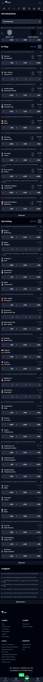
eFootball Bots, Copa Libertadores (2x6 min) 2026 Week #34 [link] (20, 165)
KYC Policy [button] (5, 652)
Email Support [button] (26, 644)
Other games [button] (6, 631)
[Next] (41, 33)
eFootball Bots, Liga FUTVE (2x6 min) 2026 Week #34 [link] (19, 68)
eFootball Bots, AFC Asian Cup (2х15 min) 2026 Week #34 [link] (21, 573)
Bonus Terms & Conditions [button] (10, 647)
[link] (10, 3)
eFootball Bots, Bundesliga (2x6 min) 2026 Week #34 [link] (19, 198)
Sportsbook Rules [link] (7, 649)
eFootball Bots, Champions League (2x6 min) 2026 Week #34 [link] (20, 181)
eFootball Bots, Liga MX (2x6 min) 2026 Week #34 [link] (18, 52)
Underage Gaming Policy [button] (9, 654)
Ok (21, 675)
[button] (21, 52)
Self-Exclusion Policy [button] (8, 657)
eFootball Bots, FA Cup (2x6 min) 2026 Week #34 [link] (18, 100)
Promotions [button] (25, 624)
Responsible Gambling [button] (9, 659)
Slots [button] (3, 624)
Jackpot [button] (4, 634)
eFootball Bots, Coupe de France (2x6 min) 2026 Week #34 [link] (21, 133)
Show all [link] (33, 46)
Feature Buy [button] (5, 636)
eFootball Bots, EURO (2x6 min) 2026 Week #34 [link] (18, 116)
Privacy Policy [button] (6, 662)
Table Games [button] (6, 626)
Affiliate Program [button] (27, 626)
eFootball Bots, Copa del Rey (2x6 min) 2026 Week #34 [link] (20, 589)
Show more (20, 602)
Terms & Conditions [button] (8, 644)
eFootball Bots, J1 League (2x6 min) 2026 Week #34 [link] (19, 84)
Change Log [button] (26, 647)
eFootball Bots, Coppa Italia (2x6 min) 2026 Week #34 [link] (19, 149)
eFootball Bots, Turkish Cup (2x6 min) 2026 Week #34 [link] (19, 374)
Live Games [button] (5, 629)
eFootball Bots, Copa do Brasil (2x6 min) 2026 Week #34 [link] (20, 593)
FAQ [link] (23, 649)
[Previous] (2, 33)
